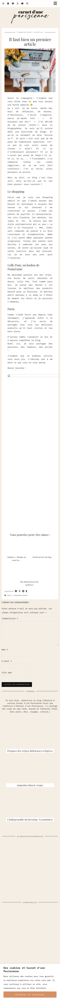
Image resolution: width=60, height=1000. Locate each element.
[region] (30, 982)
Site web (7, 672)
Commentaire (10, 618)
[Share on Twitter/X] (19, 591)
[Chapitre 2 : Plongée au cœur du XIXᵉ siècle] (17, 546)
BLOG (9, 595)
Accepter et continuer (30, 994)
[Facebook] (13, 3)
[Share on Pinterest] (23, 591)
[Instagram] (3, 3)
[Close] (57, 966)
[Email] (22, 3)
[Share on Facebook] (16, 591)
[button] (56, 3)
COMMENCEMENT (20, 595)
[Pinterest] (8, 3)
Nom (5, 649)
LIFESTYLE (38, 32)
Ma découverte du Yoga (42, 557)
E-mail (7, 661)
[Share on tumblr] (26, 591)
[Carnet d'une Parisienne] (30, 17)
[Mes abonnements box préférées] (29, 571)
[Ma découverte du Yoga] (42, 546)
